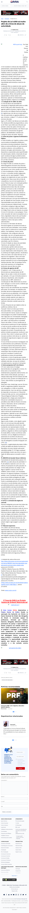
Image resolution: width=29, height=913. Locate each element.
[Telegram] (25, 895)
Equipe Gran (15, 29)
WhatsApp (19, 825)
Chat (18, 823)
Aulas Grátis (18, 849)
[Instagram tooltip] (16, 895)
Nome (2, 796)
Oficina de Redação (5, 862)
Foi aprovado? (19, 837)
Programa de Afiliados (6, 833)
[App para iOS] (9, 895)
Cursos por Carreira (5, 856)
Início (2, 18)
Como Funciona (4, 823)
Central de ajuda (20, 821)
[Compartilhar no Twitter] (20, 35)
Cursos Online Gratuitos (6, 864)
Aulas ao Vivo (18, 847)
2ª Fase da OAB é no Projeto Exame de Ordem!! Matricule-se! (14, 601)
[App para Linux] (6, 895)
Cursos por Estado (5, 858)
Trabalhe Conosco (5, 835)
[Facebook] (21, 895)
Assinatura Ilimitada (5, 843)
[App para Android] (11, 895)
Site (2, 806)
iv (7, 462)
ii (1, 113)
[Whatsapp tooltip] (18, 895)
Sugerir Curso (19, 851)
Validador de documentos (7, 829)
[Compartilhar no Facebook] (18, 35)
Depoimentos (19, 843)
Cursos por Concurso (5, 853)
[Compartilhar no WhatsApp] (23, 35)
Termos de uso (14, 889)
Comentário (4, 780)
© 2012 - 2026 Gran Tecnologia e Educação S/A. (14, 885)
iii (5, 442)
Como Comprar (4, 825)
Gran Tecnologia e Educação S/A (20, 898)
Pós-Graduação (4, 851)
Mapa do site (14, 890)
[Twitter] (23, 895)
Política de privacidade (14, 887)
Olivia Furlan (4, 708)
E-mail (3, 801)
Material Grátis (19, 845)
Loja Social (3, 827)
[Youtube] (13, 895)
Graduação (3, 849)
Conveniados (4, 831)
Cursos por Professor (6, 860)
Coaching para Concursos (7, 845)
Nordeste (7, 18)
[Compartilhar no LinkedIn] (22, 35)
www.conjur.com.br (10, 590)
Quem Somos (4, 821)
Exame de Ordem (5, 847)
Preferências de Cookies (6, 837)
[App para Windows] (4, 895)
